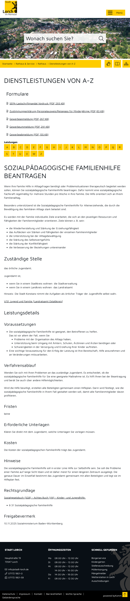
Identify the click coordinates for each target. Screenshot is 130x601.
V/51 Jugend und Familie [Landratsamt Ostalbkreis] (33, 301)
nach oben (124, 594)
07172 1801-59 (16, 577)
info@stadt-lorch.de (18, 569)
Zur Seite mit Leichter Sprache (117, 67)
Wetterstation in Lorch (103, 577)
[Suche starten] (101, 39)
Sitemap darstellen (126, 67)
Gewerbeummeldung (30, 126)
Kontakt (38, 594)
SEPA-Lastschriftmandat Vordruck (37, 103)
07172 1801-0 (15, 573)
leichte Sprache (74, 594)
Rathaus (42, 63)
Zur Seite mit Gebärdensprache (108, 67)
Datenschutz (8, 594)
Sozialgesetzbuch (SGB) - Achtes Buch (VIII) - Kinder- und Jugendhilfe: (45, 497)
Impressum (24, 594)
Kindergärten (98, 562)
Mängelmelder (99, 573)
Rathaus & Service (25, 63)
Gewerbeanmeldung (29, 118)
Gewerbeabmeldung (29, 134)
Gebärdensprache (11, 597)
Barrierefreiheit (54, 594)
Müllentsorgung (99, 569)
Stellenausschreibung (102, 565)
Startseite (7, 63)
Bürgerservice (99, 558)
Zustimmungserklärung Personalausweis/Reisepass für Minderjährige (57, 111)
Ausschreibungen (100, 581)
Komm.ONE (121, 595)
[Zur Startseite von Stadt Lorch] (10, 8)
